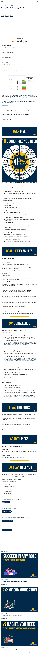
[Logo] (2, 2)
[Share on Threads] (7, 16)
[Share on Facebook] (3, 16)
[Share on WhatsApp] (12, 16)
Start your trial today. (5, 105)
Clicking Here (13, 508)
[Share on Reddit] (10, 16)
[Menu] (37, 1)
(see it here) (22, 457)
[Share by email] (2, 16)
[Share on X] (5, 16)
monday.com (15, 101)
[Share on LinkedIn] (8, 16)
